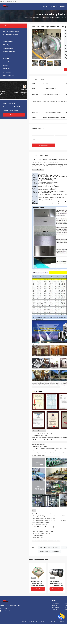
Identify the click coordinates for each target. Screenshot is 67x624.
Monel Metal (6, 58)
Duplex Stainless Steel (8, 75)
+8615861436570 (13, 110)
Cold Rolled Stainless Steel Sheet (11, 31)
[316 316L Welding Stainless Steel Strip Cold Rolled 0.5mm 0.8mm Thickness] (46, 44)
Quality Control (55, 607)
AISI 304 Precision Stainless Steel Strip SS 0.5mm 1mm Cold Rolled (56, 583)
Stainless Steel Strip (33, 17)
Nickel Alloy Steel (7, 65)
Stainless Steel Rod (8, 48)
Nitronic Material (7, 72)
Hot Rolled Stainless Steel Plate (11, 34)
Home (25, 17)
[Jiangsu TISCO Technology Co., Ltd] (5, 6)
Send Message (43, 145)
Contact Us (54, 609)
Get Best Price (37, 589)
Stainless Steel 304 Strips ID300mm (49, 551)
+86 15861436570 (16, 107)
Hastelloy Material (7, 62)
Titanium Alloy (6, 68)
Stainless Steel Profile (8, 55)
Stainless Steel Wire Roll (9, 51)
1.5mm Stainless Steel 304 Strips (49, 547)
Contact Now (14, 115)
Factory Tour (55, 605)
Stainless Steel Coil (8, 38)
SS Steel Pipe (6, 44)
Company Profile (55, 603)
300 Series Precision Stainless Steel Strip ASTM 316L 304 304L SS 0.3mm (37, 583)
